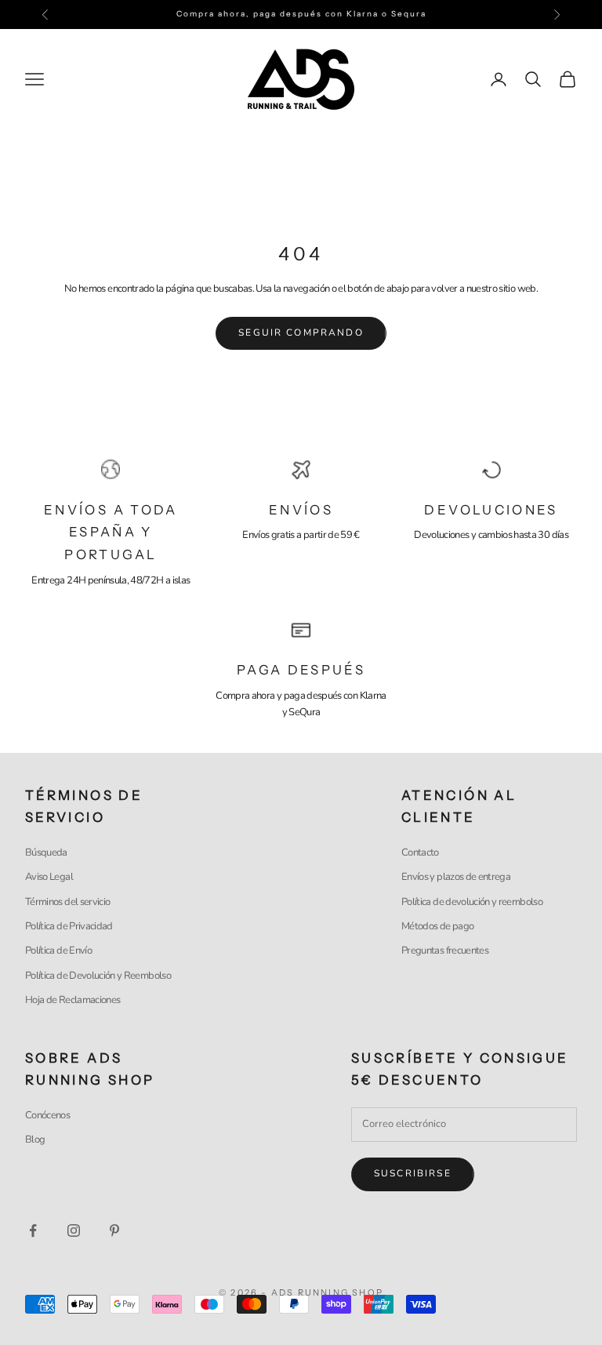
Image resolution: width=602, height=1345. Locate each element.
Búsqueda (46, 852)
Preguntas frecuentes (444, 950)
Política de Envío (58, 950)
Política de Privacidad (69, 926)
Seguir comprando (301, 332)
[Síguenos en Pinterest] (114, 1230)
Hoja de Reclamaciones (72, 1000)
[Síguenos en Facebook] (33, 1230)
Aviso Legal (49, 877)
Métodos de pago (437, 926)
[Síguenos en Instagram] (74, 1230)
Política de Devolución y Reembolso (98, 976)
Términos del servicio (67, 902)
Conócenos (47, 1115)
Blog (35, 1139)
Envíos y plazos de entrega (455, 877)
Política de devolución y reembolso (471, 902)
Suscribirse (413, 1173)
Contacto (420, 852)
